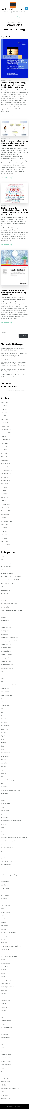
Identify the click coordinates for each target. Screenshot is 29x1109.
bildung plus (5, 634)
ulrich (3, 1075)
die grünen (4, 729)
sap (2, 1014)
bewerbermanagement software (11, 610)
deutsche (4, 719)
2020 (2, 556)
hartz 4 (3, 834)
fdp (2, 783)
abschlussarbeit (6, 566)
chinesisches (5, 705)
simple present (5, 1037)
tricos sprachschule (7, 1065)
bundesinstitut (5, 688)
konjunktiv (4, 898)
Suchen (3, 332)
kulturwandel (5, 905)
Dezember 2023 (6, 511)
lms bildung (5, 919)
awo (2, 597)
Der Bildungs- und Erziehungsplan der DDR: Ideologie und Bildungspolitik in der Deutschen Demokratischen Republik (14, 364)
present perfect (6, 983)
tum (2, 1068)
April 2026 (4, 416)
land (2, 909)
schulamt (4, 1024)
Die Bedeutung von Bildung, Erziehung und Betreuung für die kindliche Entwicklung (14, 85)
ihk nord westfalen (7, 861)
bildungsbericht (6, 648)
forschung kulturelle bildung (10, 790)
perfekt (3, 970)
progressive (4, 990)
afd (2, 570)
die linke (3, 732)
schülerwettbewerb (7, 1027)
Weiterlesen (5, 115)
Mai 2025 (4, 453)
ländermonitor (5, 912)
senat (2, 1031)
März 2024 (4, 500)
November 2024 (6, 473)
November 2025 (6, 433)
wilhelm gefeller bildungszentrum (12, 1088)
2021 (2, 559)
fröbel (3, 800)
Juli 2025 (4, 446)
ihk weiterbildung (6, 864)
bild (2, 614)
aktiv (2, 587)
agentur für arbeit (7, 573)
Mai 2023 (4, 534)
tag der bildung (6, 1061)
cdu (2, 698)
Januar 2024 (5, 507)
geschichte (4, 817)
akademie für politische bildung (11, 580)
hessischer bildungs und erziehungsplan (14, 837)
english (3, 766)
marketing (4, 925)
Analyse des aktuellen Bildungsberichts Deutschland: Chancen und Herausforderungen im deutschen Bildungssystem (14, 356)
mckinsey (4, 936)
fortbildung (4, 793)
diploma (3, 742)
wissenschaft (5, 1095)
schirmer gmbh (6, 1020)
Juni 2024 (4, 490)
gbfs (2, 814)
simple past (4, 1034)
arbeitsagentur (6, 590)
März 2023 (4, 541)
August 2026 (5, 402)
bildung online (5, 631)
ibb (2, 854)
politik (3, 976)
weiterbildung (5, 1081)
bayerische (4, 600)
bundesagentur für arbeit (9, 685)
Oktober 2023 (5, 517)
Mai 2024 (4, 494)
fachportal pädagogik (8, 780)
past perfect (5, 966)
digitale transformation (8, 736)
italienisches (5, 881)
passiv (3, 959)
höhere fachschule (7, 848)
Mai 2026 (4, 412)
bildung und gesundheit (9, 641)
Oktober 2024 (5, 477)
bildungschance (6, 651)
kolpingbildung (6, 895)
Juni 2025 (4, 450)
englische (4, 763)
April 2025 (4, 456)
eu (2, 776)
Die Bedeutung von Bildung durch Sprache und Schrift (12, 375)
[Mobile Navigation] (26, 8)
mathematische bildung (8, 932)
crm (2, 709)
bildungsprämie (6, 658)
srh (2, 1051)
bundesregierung (6, 695)
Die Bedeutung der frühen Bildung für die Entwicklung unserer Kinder (13, 292)
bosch (3, 675)
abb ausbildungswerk (8, 563)
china (2, 702)
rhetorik (3, 1004)
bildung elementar (7, 624)
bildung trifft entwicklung (9, 637)
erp (2, 770)
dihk (2, 739)
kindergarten (5, 888)
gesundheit (4, 824)
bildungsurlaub (6, 661)
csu (2, 712)
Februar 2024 (5, 504)
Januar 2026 (5, 426)
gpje (2, 827)
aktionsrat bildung (7, 583)
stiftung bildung (6, 1054)
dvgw (3, 749)
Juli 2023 (4, 528)
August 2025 (5, 443)
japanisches (4, 885)
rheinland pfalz (6, 1000)
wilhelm (3, 1085)
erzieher (3, 773)
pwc (2, 997)
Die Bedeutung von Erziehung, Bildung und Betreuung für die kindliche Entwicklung (14, 143)
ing (2, 871)
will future (4, 1092)
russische (4, 1007)
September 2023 (6, 521)
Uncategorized (6, 80)
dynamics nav (5, 756)
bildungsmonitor (6, 654)
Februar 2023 (5, 545)
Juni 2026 (4, 409)
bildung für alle (6, 627)
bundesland (5, 692)
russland (3, 1010)
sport (2, 1048)
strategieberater (6, 1058)
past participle (5, 963)
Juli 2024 (4, 487)
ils (1, 868)
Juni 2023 (4, 531)
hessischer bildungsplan (8, 841)
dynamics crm (5, 753)
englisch (3, 759)
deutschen (4, 722)
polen (3, 973)
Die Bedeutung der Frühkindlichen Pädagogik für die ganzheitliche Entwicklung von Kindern (14, 211)
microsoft (4, 942)
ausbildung (4, 593)
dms (2, 746)
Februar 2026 (5, 423)
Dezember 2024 (6, 470)
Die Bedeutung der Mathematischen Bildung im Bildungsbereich (13, 349)
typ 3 (2, 1071)
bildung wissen (6, 644)
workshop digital (6, 1098)
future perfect (5, 810)
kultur (3, 902)
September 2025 (6, 439)
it (1, 878)
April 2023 (4, 538)
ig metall (4, 858)
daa (2, 715)
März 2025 (4, 460)
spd (2, 1044)
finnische (4, 787)
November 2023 (6, 514)
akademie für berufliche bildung (11, 576)
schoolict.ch (12, 9)
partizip (3, 953)
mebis (3, 939)
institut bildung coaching (9, 875)
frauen (3, 797)
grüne (3, 831)
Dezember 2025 (6, 429)
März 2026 (4, 419)
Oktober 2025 (5, 436)
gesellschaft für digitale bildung (11, 820)
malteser (4, 922)
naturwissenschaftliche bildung (11, 946)
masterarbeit (5, 929)
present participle (6, 980)
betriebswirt (5, 607)
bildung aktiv (5, 620)
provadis (3, 993)
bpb (2, 678)
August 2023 (5, 524)
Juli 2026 (4, 406)
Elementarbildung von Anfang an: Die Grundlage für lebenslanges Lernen (13, 370)
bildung (3, 617)
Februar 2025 (5, 463)
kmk (2, 892)
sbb (2, 1017)
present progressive (7, 987)
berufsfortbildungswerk (9, 603)
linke (2, 915)
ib (1, 851)
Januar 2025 (5, 467)
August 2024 (5, 484)
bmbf (2, 671)
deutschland (5, 725)
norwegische (5, 949)
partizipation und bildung (9, 956)
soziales (3, 1041)
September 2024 (6, 480)
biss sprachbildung (7, 668)
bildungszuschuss (7, 664)
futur (2, 807)
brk (2, 681)
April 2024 (4, 497)
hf (1, 844)
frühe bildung (5, 288)
